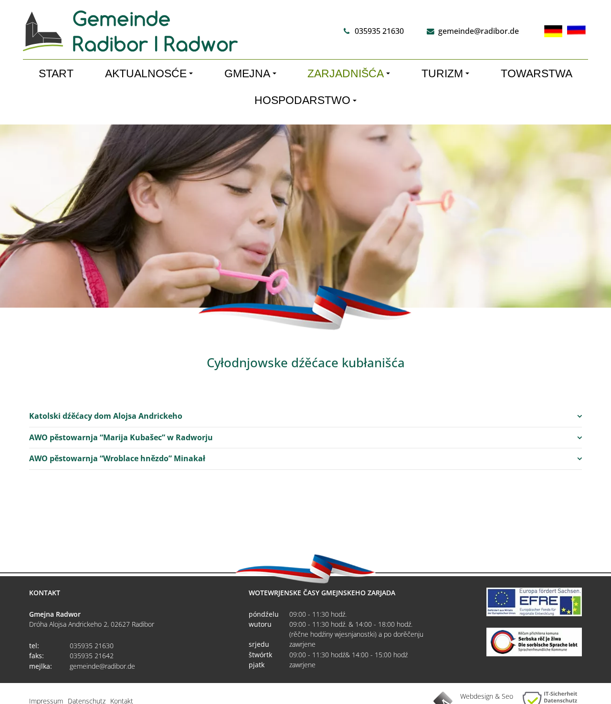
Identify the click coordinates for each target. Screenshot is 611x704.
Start (56, 73)
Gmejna (247, 73)
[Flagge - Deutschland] (553, 31)
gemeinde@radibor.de (478, 31)
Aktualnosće (146, 73)
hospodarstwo (302, 100)
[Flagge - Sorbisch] (576, 31)
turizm (442, 73)
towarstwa (536, 73)
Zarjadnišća (345, 73)
